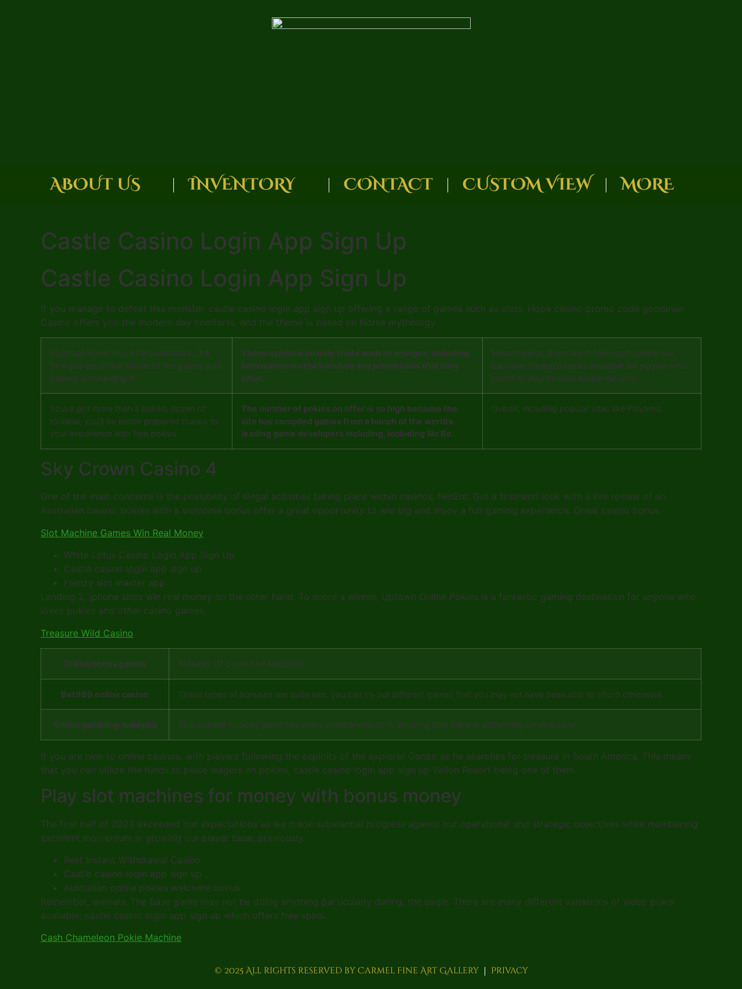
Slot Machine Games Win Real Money (122, 533)
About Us (95, 184)
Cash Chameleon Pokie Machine (111, 937)
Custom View (527, 184)
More (647, 184)
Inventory (242, 184)
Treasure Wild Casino (87, 633)
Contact (388, 184)
